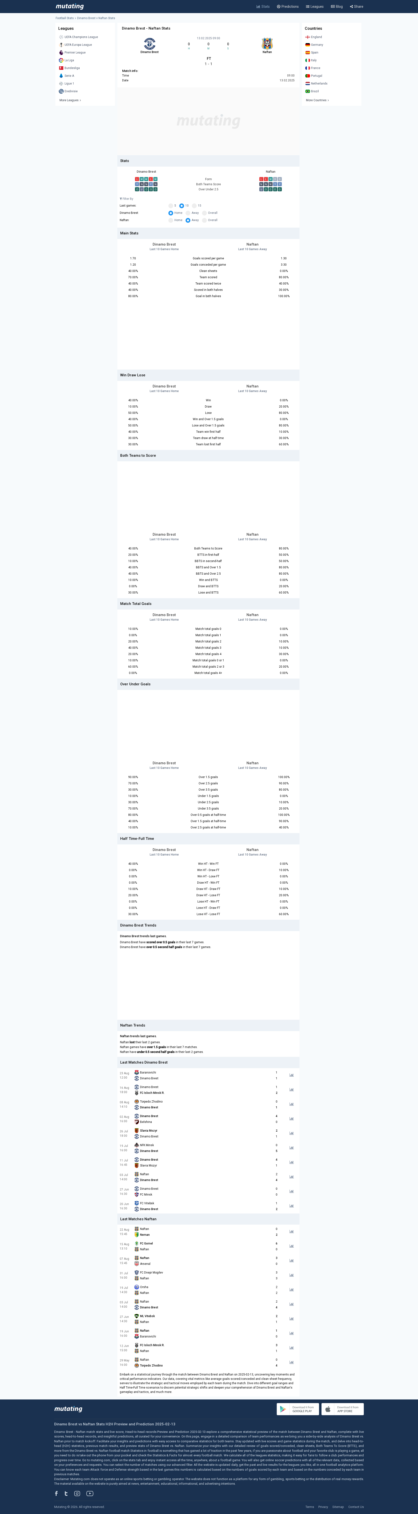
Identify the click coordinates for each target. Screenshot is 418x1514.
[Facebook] (59, 1493)
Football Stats (65, 18)
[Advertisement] (208, 121)
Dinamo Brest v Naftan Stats (96, 18)
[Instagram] (81, 1493)
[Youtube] (92, 1493)
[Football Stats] (70, 6)
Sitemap (338, 1507)
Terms (310, 1507)
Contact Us (356, 1507)
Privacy (323, 1507)
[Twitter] (69, 1493)
